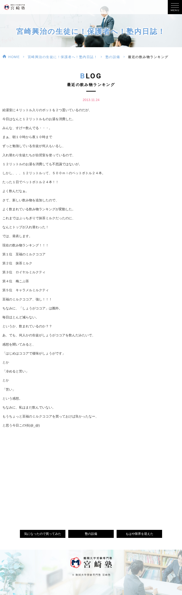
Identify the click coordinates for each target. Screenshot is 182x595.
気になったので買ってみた (42, 534)
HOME (14, 57)
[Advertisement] (91, 473)
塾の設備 (112, 57)
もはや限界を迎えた (139, 534)
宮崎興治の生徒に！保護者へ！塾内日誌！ (63, 57)
